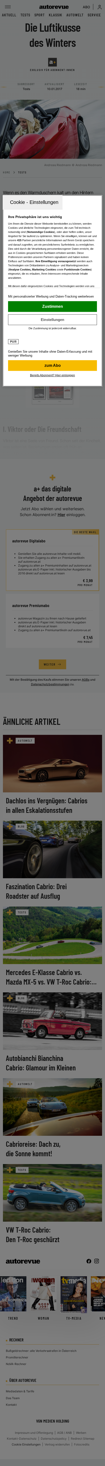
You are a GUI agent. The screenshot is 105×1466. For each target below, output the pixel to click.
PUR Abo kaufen (52, 365)
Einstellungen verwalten (52, 319)
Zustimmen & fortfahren (52, 306)
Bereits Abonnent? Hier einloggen (52, 375)
